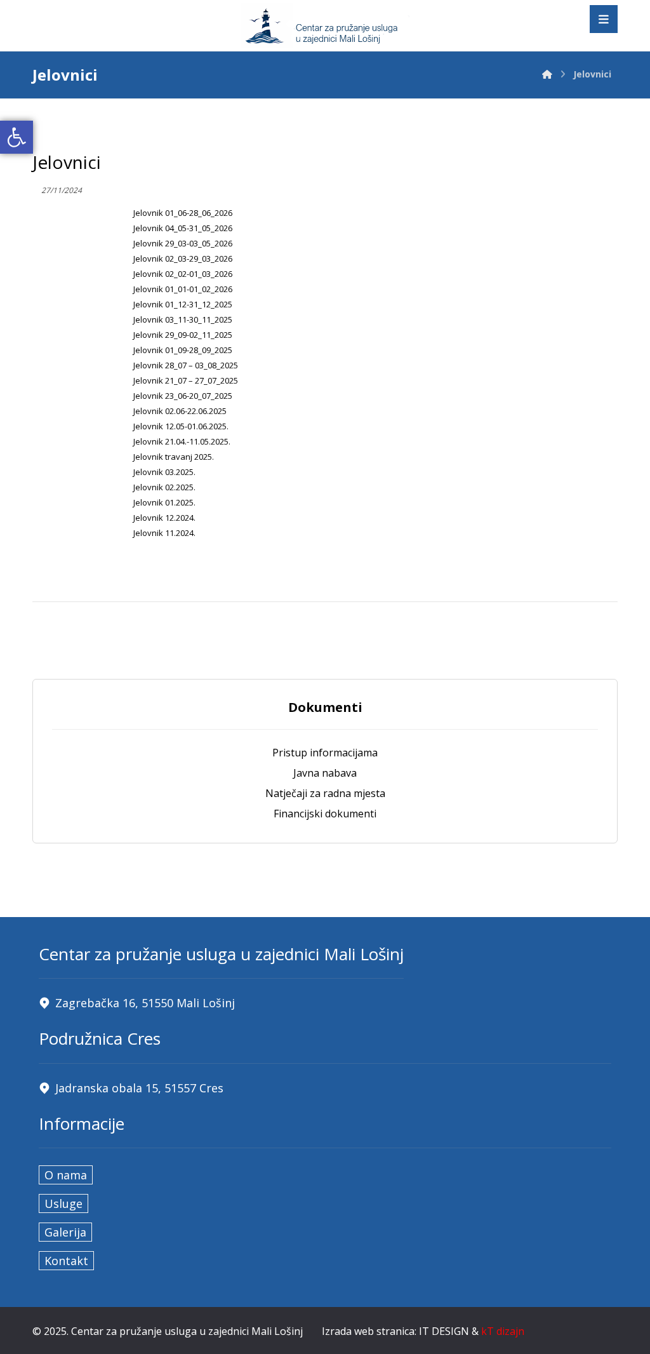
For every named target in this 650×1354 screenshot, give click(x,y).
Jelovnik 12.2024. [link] (164, 517)
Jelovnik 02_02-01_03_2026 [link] (182, 273)
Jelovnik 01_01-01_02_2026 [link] (182, 289)
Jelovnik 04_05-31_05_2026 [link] (182, 228)
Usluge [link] (63, 1203)
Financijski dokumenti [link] (325, 814)
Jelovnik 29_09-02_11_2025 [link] (182, 334)
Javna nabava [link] (325, 773)
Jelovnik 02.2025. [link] (164, 487)
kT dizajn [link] (502, 1331)
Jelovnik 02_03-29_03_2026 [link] (182, 258)
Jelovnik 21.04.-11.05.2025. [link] (181, 441)
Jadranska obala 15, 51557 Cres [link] (139, 1088)
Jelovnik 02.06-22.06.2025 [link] (180, 411)
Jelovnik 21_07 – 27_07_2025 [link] (185, 380)
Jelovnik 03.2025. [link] (164, 472)
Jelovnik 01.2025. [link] (164, 502)
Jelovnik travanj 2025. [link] (173, 456)
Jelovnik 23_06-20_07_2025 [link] (182, 395)
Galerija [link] (65, 1232)
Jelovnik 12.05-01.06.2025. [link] (181, 426)
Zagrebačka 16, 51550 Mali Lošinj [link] (145, 1002)
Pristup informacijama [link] (325, 753)
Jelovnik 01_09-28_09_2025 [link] (182, 350)
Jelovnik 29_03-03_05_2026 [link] (182, 243)
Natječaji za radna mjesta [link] (325, 793)
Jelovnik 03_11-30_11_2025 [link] (182, 319)
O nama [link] (65, 1175)
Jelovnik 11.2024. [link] (164, 533)
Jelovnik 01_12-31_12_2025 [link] (182, 304)
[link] (16, 137)
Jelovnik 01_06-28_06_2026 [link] (182, 212)
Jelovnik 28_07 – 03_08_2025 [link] (185, 365)
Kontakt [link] (66, 1260)
